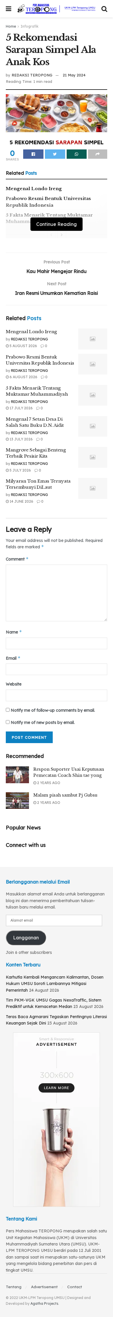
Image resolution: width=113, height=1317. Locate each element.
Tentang (13, 1286)
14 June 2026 (21, 501)
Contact (74, 1286)
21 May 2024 (74, 75)
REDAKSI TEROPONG (32, 75)
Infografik (30, 26)
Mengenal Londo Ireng (34, 188)
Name (14, 632)
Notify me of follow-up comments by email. (53, 710)
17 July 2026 (21, 408)
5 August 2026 (23, 346)
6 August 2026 (23, 377)
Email (13, 658)
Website (13, 684)
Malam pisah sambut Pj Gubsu (65, 795)
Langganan (26, 938)
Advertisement (44, 1286)
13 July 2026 (21, 439)
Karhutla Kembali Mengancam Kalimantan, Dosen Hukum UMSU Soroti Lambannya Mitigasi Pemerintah (54, 984)
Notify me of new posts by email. (43, 722)
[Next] (61, 235)
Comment (17, 559)
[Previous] (51, 235)
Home (11, 26)
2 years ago (48, 783)
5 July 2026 (20, 470)
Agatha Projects (44, 1303)
